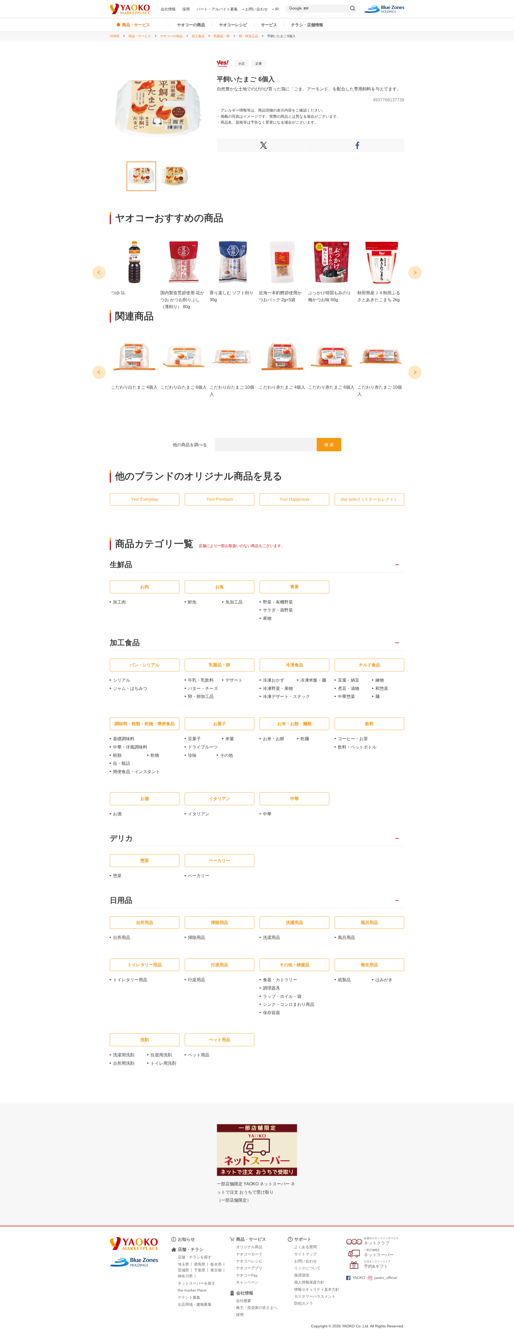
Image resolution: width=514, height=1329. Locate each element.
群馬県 (199, 1264)
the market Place (192, 1290)
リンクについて (307, 1268)
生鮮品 (121, 565)
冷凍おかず (273, 680)
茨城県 (183, 1270)
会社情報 (168, 9)
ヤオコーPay (247, 1275)
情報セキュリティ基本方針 (316, 1289)
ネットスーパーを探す (196, 1283)
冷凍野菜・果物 (278, 688)
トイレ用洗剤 (163, 1063)
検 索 (329, 444)
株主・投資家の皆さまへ (256, 1307)
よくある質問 (305, 1247)
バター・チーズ (203, 688)
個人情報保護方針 (309, 1282)
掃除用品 (196, 937)
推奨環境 (301, 1275)
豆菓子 (194, 738)
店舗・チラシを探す (194, 1257)
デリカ (121, 838)
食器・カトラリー (280, 979)
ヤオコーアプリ (249, 1268)
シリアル (121, 680)
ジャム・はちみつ (130, 688)
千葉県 (199, 1270)
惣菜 (117, 875)
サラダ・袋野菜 (278, 610)
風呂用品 (346, 937)
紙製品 (344, 979)
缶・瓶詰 (121, 763)
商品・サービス (139, 36)
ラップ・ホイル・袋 (282, 996)
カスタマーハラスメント (314, 1296)
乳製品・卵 (222, 36)
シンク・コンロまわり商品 (288, 1004)
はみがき (383, 979)
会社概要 (243, 1301)
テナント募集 (189, 1297)
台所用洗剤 (123, 1063)
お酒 (117, 814)
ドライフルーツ (203, 747)
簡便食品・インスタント (136, 771)
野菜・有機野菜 (278, 602)
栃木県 (216, 1264)
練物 (379, 680)
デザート (234, 680)
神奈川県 (185, 1276)
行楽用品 (196, 979)
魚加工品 (234, 602)
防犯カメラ (303, 1303)
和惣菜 (381, 688)
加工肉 (119, 602)
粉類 (117, 755)
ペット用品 (198, 1055)
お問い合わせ (256, 9)
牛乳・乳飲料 (201, 680)
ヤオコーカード (249, 1254)
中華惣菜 (346, 696)
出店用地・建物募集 (194, 1304)
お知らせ (186, 1239)
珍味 (192, 755)
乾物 (154, 755)
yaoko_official (385, 1277)
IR (277, 9)
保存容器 (271, 1012)
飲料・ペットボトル (357, 747)
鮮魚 (192, 602)
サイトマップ (305, 1254)
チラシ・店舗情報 (307, 24)
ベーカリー (198, 875)
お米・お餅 (273, 738)
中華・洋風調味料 (130, 747)
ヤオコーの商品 (191, 24)
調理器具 (271, 988)
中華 (267, 814)
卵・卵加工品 (248, 36)
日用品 (121, 900)
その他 (226, 755)
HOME (114, 36)
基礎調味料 (123, 738)
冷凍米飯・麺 (313, 680)
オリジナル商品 (249, 1247)
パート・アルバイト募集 (217, 9)
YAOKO (358, 1277)
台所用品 (121, 937)
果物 (267, 618)
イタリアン (198, 814)
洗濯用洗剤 (123, 1055)
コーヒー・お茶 (353, 738)
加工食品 (198, 36)
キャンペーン (247, 1282)
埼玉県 (183, 1264)
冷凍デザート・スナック (286, 696)
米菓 (229, 738)
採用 (186, 9)
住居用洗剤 (161, 1055)
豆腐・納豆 (348, 680)
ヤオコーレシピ (233, 24)
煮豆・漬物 (348, 688)
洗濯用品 (271, 937)
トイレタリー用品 (130, 979)
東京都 (216, 1270)
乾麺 (304, 738)
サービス (269, 24)
